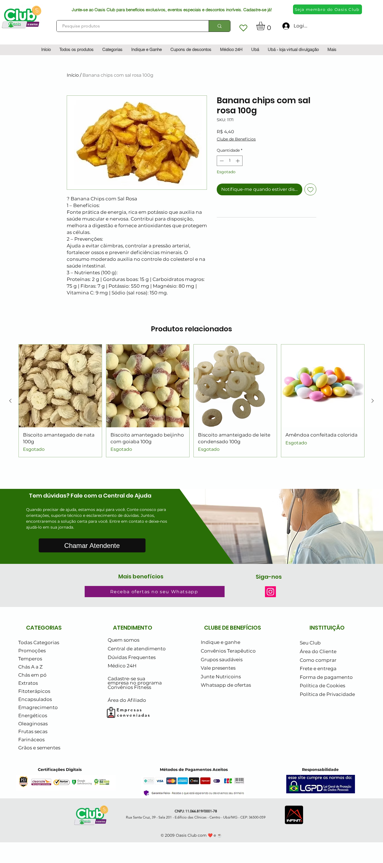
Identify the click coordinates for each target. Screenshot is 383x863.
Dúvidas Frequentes (132, 657)
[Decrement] (221, 161)
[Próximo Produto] (372, 400)
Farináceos (31, 739)
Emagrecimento (38, 707)
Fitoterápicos (34, 691)
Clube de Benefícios (236, 139)
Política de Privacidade (327, 694)
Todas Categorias (38, 642)
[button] (265, 26)
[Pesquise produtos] (219, 26)
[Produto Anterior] (10, 400)
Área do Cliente (318, 651)
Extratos (28, 683)
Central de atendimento (137, 648)
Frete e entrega (318, 668)
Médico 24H (122, 666)
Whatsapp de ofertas (226, 685)
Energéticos (32, 715)
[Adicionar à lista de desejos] (310, 189)
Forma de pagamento (326, 677)
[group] (191, 401)
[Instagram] (270, 591)
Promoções (32, 650)
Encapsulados (35, 699)
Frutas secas (32, 731)
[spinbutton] (230, 161)
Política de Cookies (322, 685)
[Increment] (238, 161)
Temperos (30, 659)
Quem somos (123, 640)
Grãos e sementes (39, 748)
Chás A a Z (30, 667)
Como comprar (318, 660)
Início (73, 75)
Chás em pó (32, 675)
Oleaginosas (33, 723)
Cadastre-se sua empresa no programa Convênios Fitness (135, 683)
